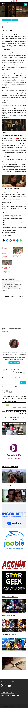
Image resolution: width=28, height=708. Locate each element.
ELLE (18, 281)
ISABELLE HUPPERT (7, 284)
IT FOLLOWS (18, 284)
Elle (16, 138)
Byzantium (11, 279)
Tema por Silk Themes (19, 706)
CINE (4, 20)
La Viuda (5, 286)
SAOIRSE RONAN (16, 288)
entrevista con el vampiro (8, 283)
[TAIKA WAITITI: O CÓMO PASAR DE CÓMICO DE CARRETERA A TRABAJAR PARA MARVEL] (7, 262)
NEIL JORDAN (6, 288)
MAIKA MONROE (13, 286)
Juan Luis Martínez (8, 26)
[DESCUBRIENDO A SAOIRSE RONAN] (18, 250)
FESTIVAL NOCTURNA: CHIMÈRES (5, 255)
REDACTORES (14, 20)
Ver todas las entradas (14, 362)
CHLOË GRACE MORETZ (8, 281)
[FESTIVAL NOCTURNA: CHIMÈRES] (7, 250)
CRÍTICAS (8, 20)
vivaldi (4, 290)
